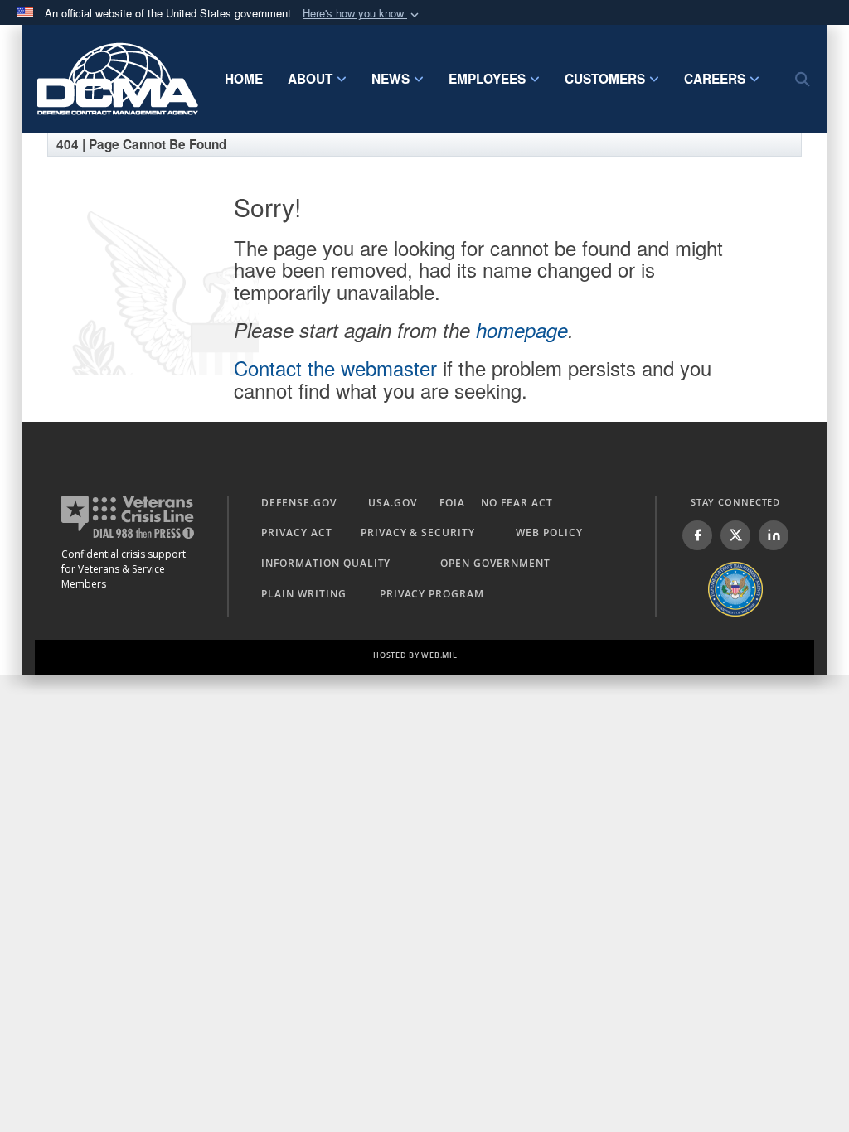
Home (244, 79)
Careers (714, 79)
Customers (605, 79)
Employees (487, 79)
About (310, 79)
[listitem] (697, 535)
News (390, 79)
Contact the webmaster (335, 367)
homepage (522, 330)
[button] (362, 13)
